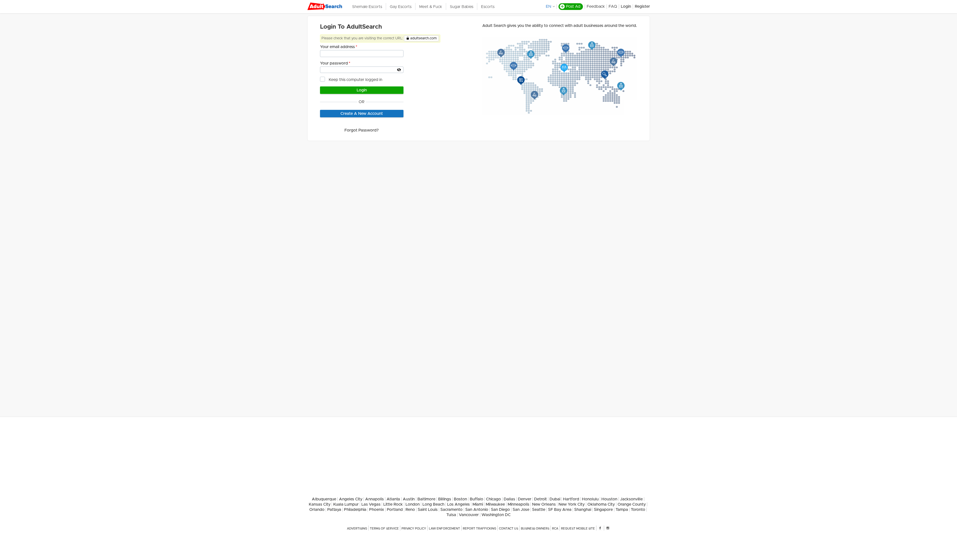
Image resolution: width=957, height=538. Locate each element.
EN (548, 6)
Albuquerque (324, 499)
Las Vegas (371, 504)
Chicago (493, 499)
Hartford (571, 499)
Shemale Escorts (367, 7)
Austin (409, 499)
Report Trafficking (479, 528)
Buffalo (476, 499)
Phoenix (376, 510)
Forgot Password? (361, 130)
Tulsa (451, 515)
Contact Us (508, 528)
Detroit (540, 499)
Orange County (632, 504)
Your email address (337, 47)
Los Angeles (458, 504)
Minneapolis (518, 504)
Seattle (538, 510)
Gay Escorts (400, 7)
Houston (609, 499)
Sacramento (451, 510)
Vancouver (469, 515)
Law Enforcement (444, 528)
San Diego (500, 510)
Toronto (638, 510)
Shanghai (582, 510)
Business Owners (535, 528)
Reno (410, 510)
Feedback (596, 6)
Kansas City (319, 504)
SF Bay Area (559, 510)
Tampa (622, 510)
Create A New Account (361, 114)
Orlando (316, 510)
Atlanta (393, 499)
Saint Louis (428, 510)
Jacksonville (631, 499)
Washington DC (496, 515)
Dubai (555, 499)
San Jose (521, 510)
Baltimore (426, 499)
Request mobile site (578, 528)
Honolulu (590, 499)
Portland (395, 510)
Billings (444, 499)
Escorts (487, 7)
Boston (460, 499)
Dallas (509, 499)
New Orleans (544, 504)
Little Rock (393, 504)
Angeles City (350, 499)
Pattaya (334, 510)
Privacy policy (413, 528)
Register (642, 6)
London (412, 504)
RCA (555, 528)
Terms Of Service (384, 528)
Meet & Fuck (430, 7)
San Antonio (476, 510)
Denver (524, 499)
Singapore (603, 510)
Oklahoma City (601, 504)
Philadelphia (355, 510)
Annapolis (374, 499)
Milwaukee (495, 504)
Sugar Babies (461, 7)
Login (626, 6)
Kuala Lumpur (346, 504)
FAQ (613, 6)
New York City (571, 504)
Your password (334, 63)
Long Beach (433, 504)
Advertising (357, 528)
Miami (478, 504)
